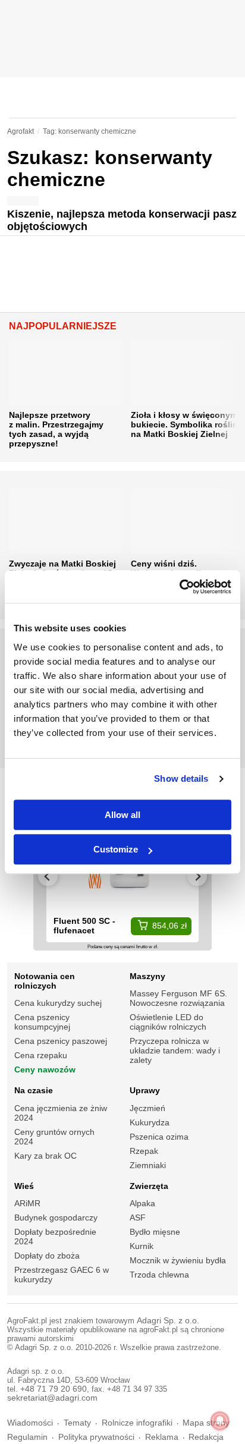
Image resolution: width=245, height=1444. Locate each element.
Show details (181, 778)
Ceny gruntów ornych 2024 (54, 1136)
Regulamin (27, 1437)
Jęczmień (147, 1108)
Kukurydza (149, 1122)
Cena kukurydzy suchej (58, 1003)
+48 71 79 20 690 (53, 1389)
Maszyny (147, 976)
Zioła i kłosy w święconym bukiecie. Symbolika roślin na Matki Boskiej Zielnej (184, 424)
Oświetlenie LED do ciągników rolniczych (168, 1021)
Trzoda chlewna (159, 1274)
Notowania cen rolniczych (44, 980)
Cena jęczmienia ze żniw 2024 (60, 1112)
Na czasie (33, 1090)
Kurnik (141, 1246)
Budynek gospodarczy (56, 1217)
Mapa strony (206, 1422)
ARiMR (27, 1203)
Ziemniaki (148, 1165)
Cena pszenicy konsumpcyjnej (42, 1021)
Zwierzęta (149, 1186)
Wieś (24, 1186)
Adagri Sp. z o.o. (168, 1320)
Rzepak (144, 1151)
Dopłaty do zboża (47, 1255)
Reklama (161, 1437)
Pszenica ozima (159, 1136)
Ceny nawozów (45, 1069)
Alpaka (142, 1203)
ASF (138, 1217)
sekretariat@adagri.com (52, 1397)
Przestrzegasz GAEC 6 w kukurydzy (61, 1274)
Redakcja (206, 1437)
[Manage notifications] (220, 1420)
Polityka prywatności (96, 1437)
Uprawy (145, 1090)
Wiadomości (30, 1422)
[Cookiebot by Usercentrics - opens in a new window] (179, 586)
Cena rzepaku (40, 1055)
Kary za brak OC (45, 1155)
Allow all (122, 815)
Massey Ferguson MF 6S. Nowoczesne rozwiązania (178, 998)
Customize (115, 849)
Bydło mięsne (155, 1232)
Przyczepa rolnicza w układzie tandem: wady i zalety (175, 1050)
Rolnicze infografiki (137, 1422)
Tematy (77, 1422)
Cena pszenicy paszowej (60, 1041)
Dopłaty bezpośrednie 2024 (55, 1236)
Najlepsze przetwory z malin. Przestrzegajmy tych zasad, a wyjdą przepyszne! (56, 429)
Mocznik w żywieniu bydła (178, 1260)
